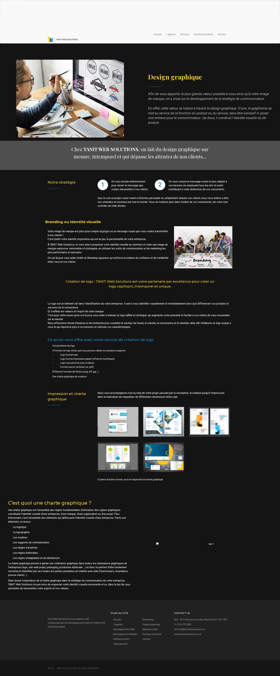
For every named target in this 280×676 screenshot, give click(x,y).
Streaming (147, 619)
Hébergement (120, 644)
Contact (222, 34)
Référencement (121, 639)
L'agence (170, 34)
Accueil (157, 34)
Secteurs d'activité (203, 34)
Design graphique (151, 624)
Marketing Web (150, 629)
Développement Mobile (125, 634)
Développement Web (124, 629)
